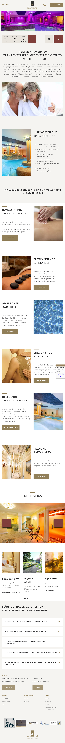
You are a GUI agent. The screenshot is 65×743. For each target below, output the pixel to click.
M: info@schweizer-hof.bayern (40, 681)
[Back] (6, 523)
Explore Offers (49, 591)
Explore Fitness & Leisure (28, 596)
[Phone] (45, 5)
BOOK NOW (57, 5)
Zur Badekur (10, 331)
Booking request (6, 701)
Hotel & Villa (5, 699)
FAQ (3, 704)
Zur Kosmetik (41, 381)
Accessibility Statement (51, 710)
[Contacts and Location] (58, 39)
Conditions (47, 704)
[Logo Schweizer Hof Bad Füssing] (32, 5)
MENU (7, 5)
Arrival (6, 36)
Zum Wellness (41, 287)
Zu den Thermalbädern (11, 427)
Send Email (9, 687)
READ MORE (10, 238)
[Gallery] (49, 39)
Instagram (26, 701)
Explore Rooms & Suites (9, 592)
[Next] (58, 523)
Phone (38, 687)
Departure (15, 36)
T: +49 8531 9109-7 (37, 678)
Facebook (26, 699)
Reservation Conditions (51, 707)
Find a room (32, 39)
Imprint (47, 699)
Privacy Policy (48, 701)
